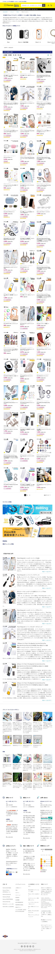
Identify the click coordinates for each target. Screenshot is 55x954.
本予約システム (43, 812)
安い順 (14, 55)
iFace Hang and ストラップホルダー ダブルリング (27, 104)
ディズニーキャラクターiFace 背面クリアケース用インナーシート (11, 186)
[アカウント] (48, 5)
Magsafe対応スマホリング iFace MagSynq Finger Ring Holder (9, 239)
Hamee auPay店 (6, 896)
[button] (7, 81)
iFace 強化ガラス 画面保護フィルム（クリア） (11, 295)
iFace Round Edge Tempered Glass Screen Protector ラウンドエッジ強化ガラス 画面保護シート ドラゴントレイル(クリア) (11, 457)
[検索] (43, 5)
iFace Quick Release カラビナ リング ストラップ (44, 350)
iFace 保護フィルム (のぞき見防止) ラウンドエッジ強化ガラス (27, 212)
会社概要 (17, 900)
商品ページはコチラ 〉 (47, 571)
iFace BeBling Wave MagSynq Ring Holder (43, 403)
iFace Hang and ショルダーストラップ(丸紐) (10, 268)
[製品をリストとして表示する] (51, 55)
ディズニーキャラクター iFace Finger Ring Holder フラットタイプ (43, 456)
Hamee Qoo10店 (6, 901)
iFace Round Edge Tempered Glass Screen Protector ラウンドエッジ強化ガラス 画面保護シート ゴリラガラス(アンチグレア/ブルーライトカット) (44, 296)
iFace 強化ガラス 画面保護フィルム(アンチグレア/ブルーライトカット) (27, 239)
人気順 (5, 55)
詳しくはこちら (9, 837)
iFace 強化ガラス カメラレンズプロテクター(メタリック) (27, 186)
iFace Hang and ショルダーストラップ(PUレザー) (27, 324)
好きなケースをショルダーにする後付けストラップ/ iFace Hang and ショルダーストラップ (11, 104)
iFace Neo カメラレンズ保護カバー (43, 323)
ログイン (17, 892)
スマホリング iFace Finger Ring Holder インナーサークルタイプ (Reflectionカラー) (27, 158)
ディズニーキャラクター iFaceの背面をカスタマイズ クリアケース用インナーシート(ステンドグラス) (11, 350)
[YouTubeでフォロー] (33, 946)
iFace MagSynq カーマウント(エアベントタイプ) (44, 485)
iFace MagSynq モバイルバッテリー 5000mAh (26, 376)
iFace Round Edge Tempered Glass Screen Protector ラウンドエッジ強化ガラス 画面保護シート (44, 158)
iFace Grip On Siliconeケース (9, 211)
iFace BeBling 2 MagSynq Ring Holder (11, 484)
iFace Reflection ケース (24, 267)
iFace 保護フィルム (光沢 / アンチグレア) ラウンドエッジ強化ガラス (11, 76)
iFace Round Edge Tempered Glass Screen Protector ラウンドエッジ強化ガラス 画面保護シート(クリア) (44, 268)
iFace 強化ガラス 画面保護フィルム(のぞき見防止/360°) (27, 430)
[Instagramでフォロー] (27, 946)
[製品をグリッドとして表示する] (48, 55)
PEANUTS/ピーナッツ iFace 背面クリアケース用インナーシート (44, 131)
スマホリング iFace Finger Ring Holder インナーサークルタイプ (27, 131)
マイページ (17, 895)
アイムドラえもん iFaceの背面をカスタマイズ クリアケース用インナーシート (11, 131)
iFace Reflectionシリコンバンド (42, 375)
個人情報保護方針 (19, 902)
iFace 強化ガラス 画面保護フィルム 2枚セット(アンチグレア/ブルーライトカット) (27, 485)
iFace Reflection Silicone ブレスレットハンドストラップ (27, 403)
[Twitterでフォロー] (25, 946)
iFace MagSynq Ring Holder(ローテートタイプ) (11, 403)
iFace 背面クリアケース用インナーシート (27, 75)
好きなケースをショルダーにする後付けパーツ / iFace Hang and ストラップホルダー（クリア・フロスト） (44, 104)
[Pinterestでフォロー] (30, 946)
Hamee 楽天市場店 (7, 887)
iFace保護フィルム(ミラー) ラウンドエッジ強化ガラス (44, 430)
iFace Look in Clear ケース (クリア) (43, 211)
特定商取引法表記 (19, 904)
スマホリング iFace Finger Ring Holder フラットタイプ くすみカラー (44, 186)
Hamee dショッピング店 (8, 904)
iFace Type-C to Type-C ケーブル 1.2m (11, 429)
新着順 (10, 55)
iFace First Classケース (8, 157)
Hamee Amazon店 (7, 894)
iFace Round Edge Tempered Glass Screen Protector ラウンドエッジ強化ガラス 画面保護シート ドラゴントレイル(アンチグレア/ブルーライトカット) (44, 240)
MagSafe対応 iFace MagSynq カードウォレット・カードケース (27, 350)
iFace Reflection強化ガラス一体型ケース (11, 375)
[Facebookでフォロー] (22, 946)
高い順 (19, 55)
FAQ (16, 890)
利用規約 (17, 897)
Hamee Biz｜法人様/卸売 (8, 906)
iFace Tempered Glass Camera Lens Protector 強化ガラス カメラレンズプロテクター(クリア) (44, 76)
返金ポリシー (18, 907)
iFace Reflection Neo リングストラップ (11, 323)
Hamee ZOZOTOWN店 (8, 899)
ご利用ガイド (18, 887)
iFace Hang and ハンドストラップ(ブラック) (27, 456)
